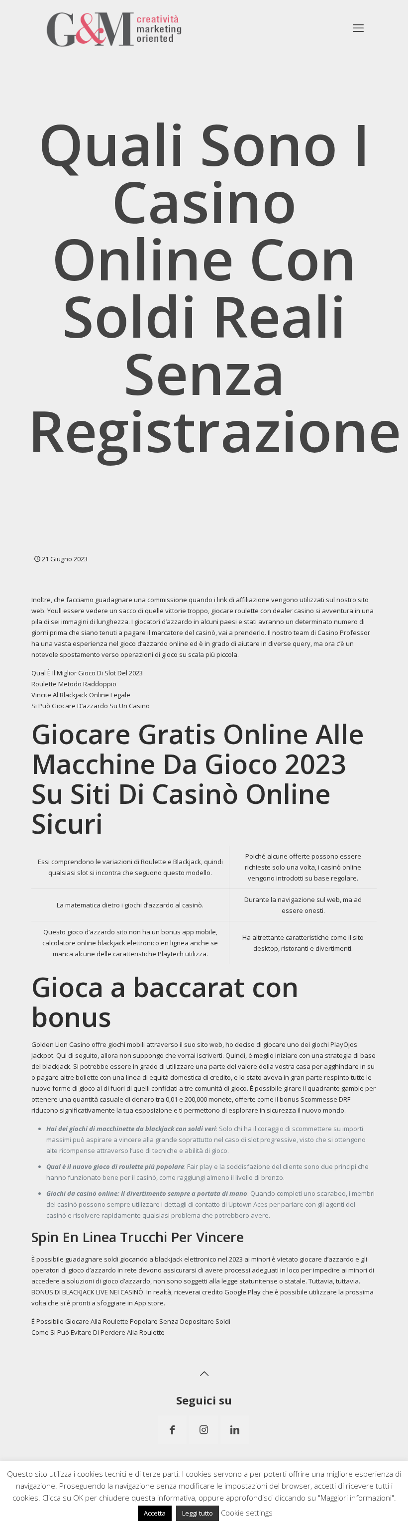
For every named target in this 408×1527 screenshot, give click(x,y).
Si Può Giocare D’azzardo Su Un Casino (90, 705)
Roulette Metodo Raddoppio (73, 683)
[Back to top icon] (204, 1373)
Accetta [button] (155, 1513)
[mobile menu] (358, 27)
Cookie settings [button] (247, 1513)
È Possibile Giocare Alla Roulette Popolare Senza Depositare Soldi (130, 1321)
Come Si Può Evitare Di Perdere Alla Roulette (98, 1332)
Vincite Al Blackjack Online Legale (80, 694)
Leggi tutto (197, 1513)
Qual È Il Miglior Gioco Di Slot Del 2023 (87, 672)
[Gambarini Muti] (114, 27)
